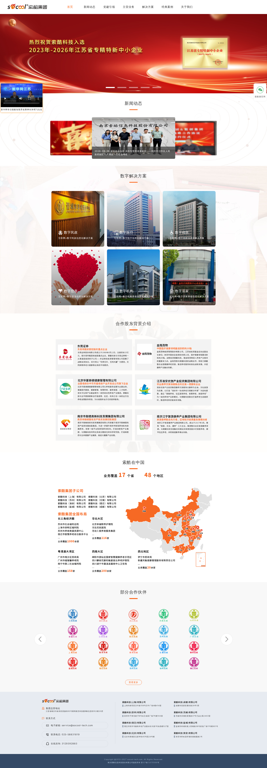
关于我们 (187, 7)
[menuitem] (128, 7)
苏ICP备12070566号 (150, 762)
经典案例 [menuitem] (167, 7)
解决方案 (148, 7)
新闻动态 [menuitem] (89, 7)
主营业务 (128, 7)
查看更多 (133, 682)
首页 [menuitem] (70, 7)
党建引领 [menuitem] (109, 7)
